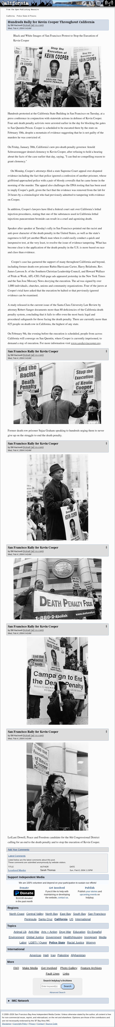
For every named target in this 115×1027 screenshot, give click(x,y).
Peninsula (30, 919)
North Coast (16, 913)
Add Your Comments (18, 849)
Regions (13, 907)
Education (79, 931)
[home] (26, 3)
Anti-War (33, 931)
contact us (63, 897)
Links (66, 973)
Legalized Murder (17, 870)
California (10, 16)
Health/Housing (72, 937)
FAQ (16, 968)
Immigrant (90, 937)
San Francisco (97, 913)
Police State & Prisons (26, 16)
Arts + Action (49, 931)
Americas (35, 955)
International (83, 919)
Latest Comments (17, 856)
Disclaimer (6, 1024)
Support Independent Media (26, 877)
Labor (23, 942)
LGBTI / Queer (38, 942)
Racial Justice (75, 942)
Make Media (30, 968)
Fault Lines (52, 973)
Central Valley (34, 913)
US (71, 919)
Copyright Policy (20, 1024)
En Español (94, 931)
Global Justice (35, 937)
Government (53, 937)
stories (91, 891)
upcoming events (88, 894)
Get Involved (49, 968)
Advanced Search (57, 992)
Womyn (91, 942)
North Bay (51, 913)
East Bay (65, 913)
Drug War (65, 931)
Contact (40, 1024)
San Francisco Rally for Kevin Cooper (33, 351)
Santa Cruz (45, 919)
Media (102, 937)
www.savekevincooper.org (86, 343)
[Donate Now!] (24, 893)
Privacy (32, 1024)
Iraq (53, 955)
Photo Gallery (68, 968)
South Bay (79, 913)
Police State (57, 942)
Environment (16, 937)
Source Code (51, 1024)
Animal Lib (20, 931)
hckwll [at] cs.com (33, 25)
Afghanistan (78, 955)
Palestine (63, 955)
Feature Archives (91, 968)
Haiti (46, 955)
